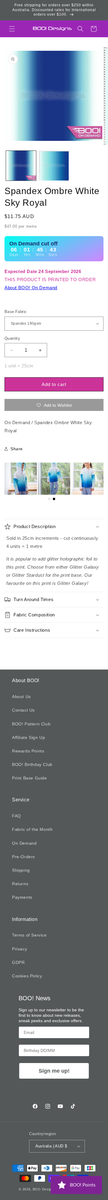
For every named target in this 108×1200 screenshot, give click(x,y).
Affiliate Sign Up (28, 737)
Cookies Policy (27, 976)
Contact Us (23, 710)
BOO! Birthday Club (32, 764)
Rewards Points (28, 751)
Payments (22, 897)
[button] (12, 28)
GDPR (18, 962)
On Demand (24, 843)
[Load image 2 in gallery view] (54, 166)
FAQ (16, 815)
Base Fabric (15, 311)
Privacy (19, 948)
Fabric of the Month (32, 829)
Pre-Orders (23, 856)
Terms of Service (29, 935)
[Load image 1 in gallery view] (21, 166)
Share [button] (16, 448)
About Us (21, 696)
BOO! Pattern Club (31, 724)
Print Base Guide (29, 778)
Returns (20, 883)
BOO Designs (44, 1189)
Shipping (21, 870)
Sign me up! (54, 1071)
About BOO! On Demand (30, 287)
